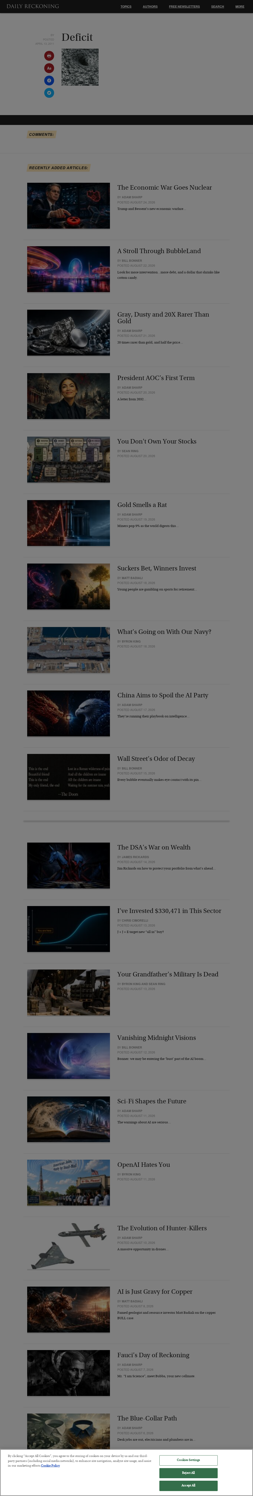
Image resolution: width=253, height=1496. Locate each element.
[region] (126, 1472)
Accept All (188, 1485)
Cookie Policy (50, 1466)
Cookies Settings (188, 1460)
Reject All (188, 1473)
